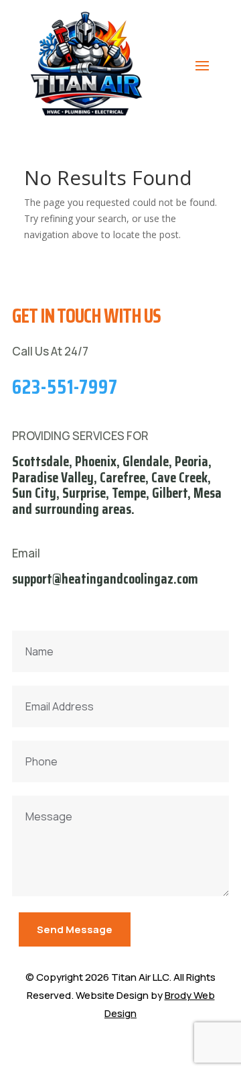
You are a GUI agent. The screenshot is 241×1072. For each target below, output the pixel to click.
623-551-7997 (65, 387)
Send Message (74, 929)
